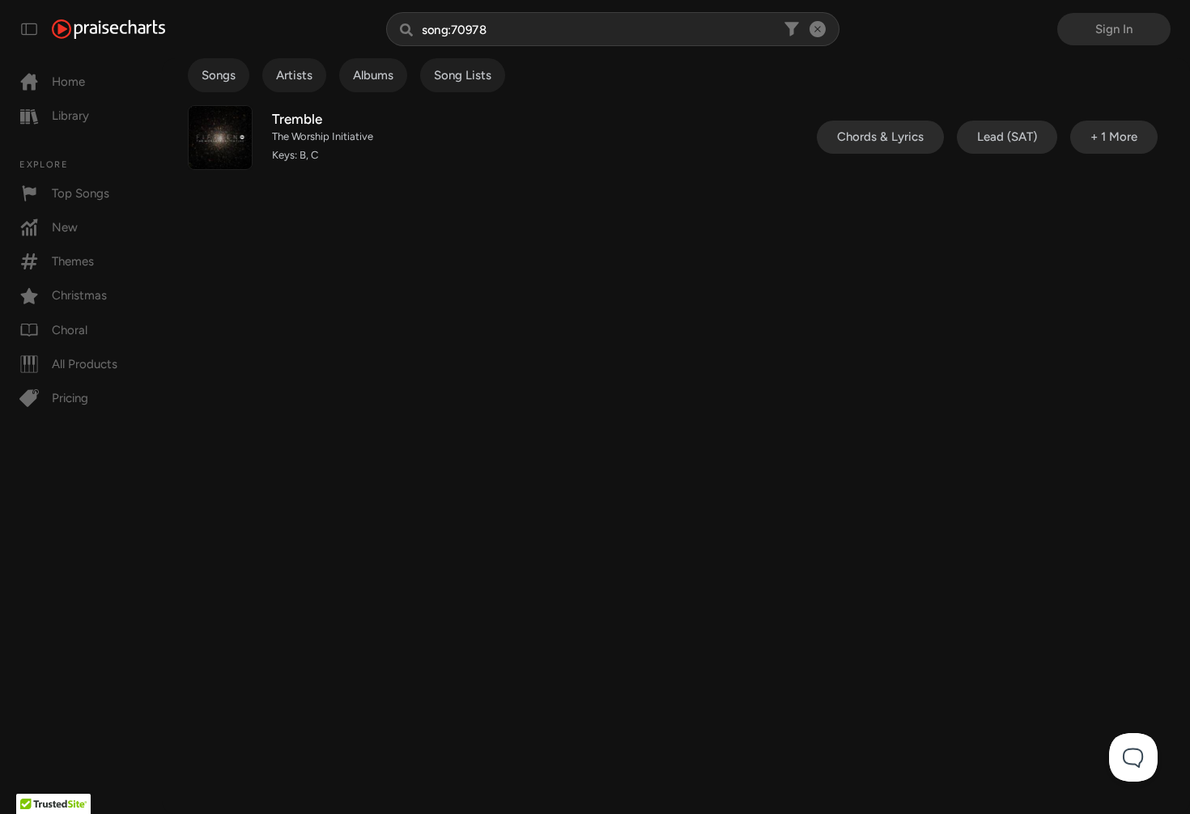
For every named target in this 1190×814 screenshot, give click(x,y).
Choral (69, 330)
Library (70, 115)
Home (68, 81)
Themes (73, 261)
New (65, 227)
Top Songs (80, 193)
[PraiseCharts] (108, 29)
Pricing (70, 398)
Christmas (79, 295)
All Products (84, 364)
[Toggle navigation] (29, 29)
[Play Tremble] (220, 137)
